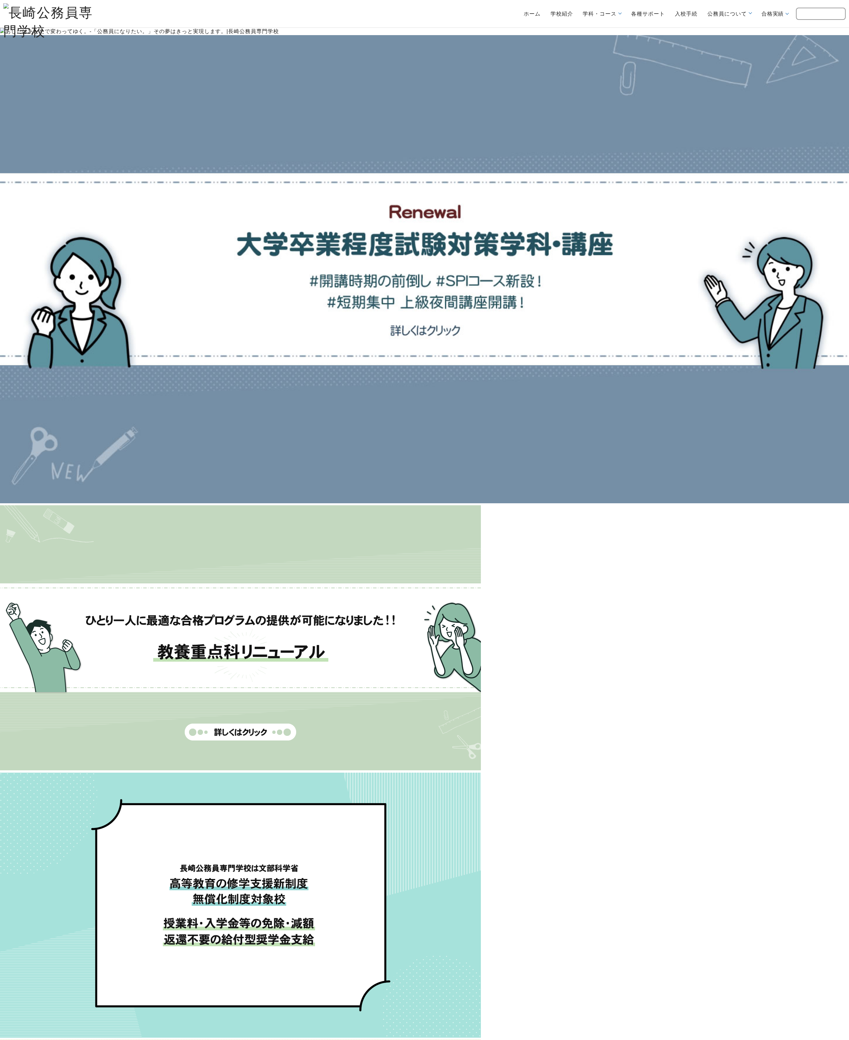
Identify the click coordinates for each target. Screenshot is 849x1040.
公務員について (731, 14)
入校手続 (690, 14)
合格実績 (776, 14)
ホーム (536, 14)
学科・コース (603, 14)
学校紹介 (566, 14)
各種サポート (652, 14)
